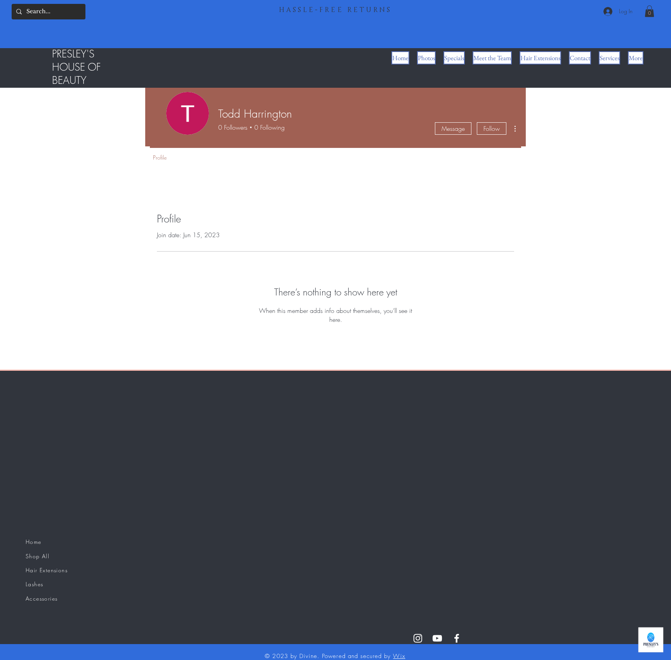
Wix (399, 656)
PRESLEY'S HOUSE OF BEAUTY (76, 67)
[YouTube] (437, 638)
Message (453, 128)
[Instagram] (418, 638)
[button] (649, 11)
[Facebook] (456, 638)
